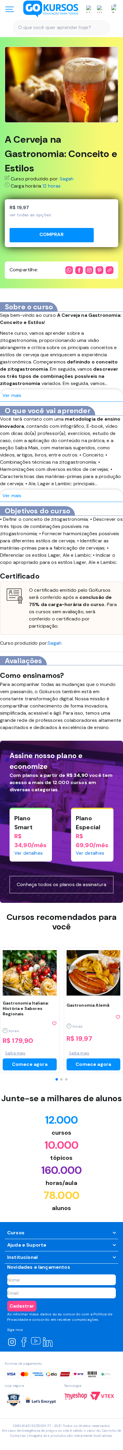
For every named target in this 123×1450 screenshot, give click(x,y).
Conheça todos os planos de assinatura (61, 884)
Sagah (66, 179)
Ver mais (11, 395)
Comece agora (29, 1064)
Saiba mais (15, 1053)
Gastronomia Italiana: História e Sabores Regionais (26, 1008)
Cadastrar (22, 1306)
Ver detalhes (28, 853)
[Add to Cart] (52, 235)
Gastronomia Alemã (88, 1005)
